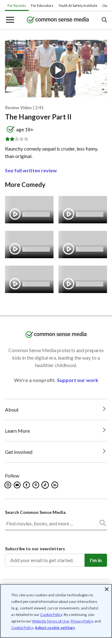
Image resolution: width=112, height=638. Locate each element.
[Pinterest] (36, 485)
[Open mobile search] (104, 20)
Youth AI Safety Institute (77, 5)
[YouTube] (17, 485)
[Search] (102, 524)
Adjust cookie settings (55, 628)
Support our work (77, 380)
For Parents (16, 5)
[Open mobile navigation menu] (9, 20)
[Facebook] (27, 485)
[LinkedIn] (55, 485)
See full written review (31, 170)
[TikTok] (45, 485)
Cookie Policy (51, 614)
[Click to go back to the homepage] (58, 20)
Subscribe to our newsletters (35, 548)
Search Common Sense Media (35, 512)
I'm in (96, 560)
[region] (56, 611)
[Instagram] (8, 485)
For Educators (42, 5)
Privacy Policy (82, 621)
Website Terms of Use (50, 621)
